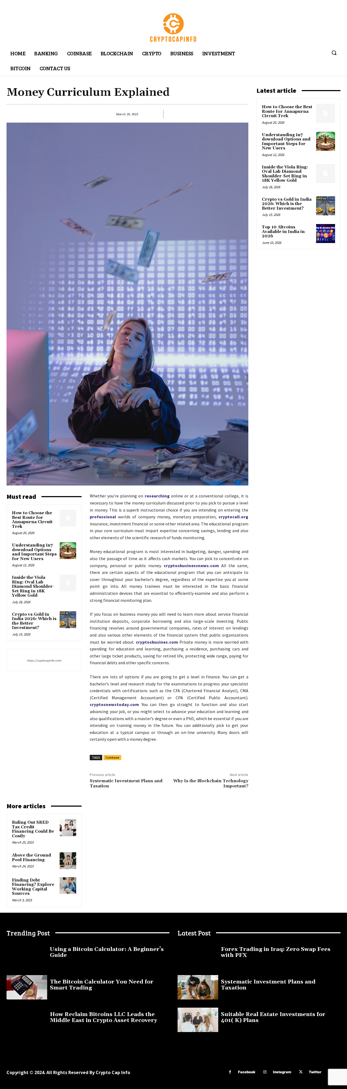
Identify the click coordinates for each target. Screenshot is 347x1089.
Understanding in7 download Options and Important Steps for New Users (34, 552)
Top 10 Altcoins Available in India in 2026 (283, 232)
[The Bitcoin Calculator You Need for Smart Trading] (27, 987)
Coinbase (112, 757)
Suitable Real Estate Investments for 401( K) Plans (273, 1017)
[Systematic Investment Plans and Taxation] (198, 987)
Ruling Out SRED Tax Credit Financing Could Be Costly (33, 829)
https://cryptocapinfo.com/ (44, 660)
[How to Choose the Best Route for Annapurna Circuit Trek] (68, 518)
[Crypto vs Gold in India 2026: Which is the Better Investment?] (68, 619)
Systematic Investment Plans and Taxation (126, 783)
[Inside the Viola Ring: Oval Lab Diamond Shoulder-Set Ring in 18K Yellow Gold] (68, 582)
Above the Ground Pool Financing (31, 858)
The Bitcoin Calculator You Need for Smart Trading (101, 984)
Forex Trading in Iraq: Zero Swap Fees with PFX (275, 952)
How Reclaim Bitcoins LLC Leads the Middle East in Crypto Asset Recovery (103, 1017)
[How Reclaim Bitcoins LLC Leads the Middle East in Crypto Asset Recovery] (27, 1020)
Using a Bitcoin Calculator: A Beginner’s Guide (107, 952)
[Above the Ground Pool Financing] (68, 860)
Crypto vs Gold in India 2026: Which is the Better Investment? (34, 621)
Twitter (315, 1072)
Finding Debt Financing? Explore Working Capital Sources (33, 887)
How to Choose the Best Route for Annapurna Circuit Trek (32, 519)
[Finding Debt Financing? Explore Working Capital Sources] (68, 885)
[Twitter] (301, 1072)
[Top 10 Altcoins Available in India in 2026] (325, 233)
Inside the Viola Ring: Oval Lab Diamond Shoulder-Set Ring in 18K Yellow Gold (33, 586)
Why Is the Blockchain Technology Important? (210, 783)
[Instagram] (265, 1072)
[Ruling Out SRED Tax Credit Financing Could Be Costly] (68, 827)
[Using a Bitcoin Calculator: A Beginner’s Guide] (27, 955)
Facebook (246, 1072)
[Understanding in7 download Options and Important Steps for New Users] (68, 550)
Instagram (282, 1072)
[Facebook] (230, 1072)
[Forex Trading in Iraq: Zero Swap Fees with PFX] (198, 955)
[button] (333, 52)
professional (103, 516)
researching (157, 496)
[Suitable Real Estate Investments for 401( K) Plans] (198, 1020)
